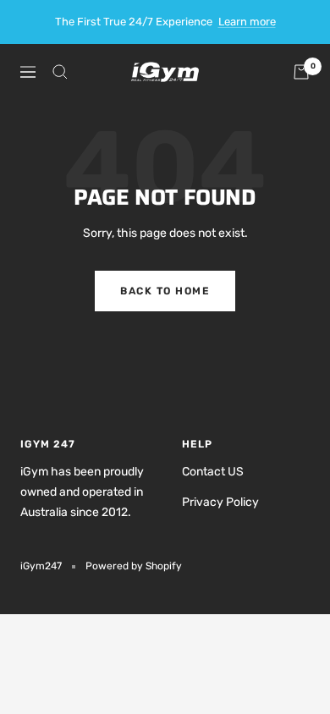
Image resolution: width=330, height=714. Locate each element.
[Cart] (301, 72)
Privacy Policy (220, 502)
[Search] (60, 72)
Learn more (247, 21)
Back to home (165, 291)
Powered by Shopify (133, 566)
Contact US (213, 471)
